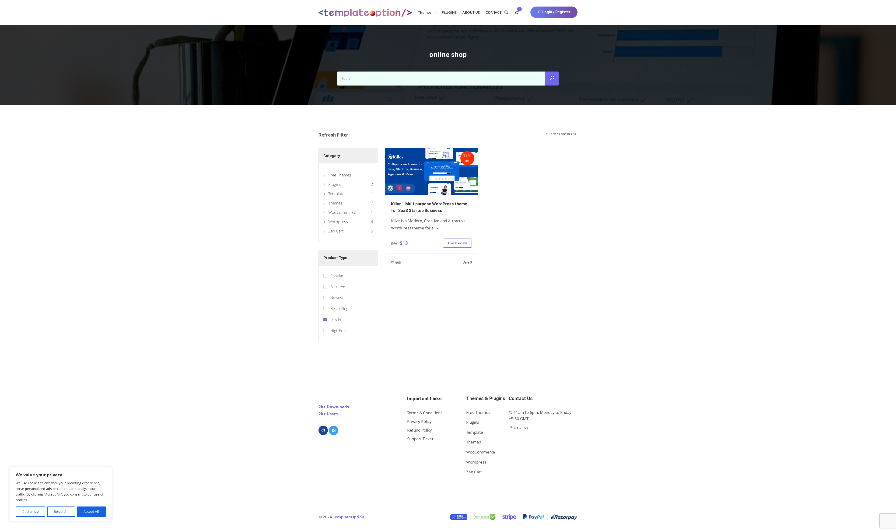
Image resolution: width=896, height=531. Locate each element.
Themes (425, 12)
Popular (336, 275)
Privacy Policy (419, 421)
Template (335, 193)
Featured (337, 286)
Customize (30, 511)
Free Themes (339, 175)
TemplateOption (348, 517)
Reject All (61, 511)
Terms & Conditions (424, 412)
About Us (471, 12)
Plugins (449, 12)
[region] (60, 494)
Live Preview (457, 243)
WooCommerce (341, 212)
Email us (521, 427)
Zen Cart (335, 231)
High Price (338, 330)
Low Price (338, 319)
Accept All (91, 511)
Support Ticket (420, 438)
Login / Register (555, 12)
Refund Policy (419, 430)
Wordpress (337, 221)
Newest (336, 297)
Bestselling (339, 308)
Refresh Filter (333, 135)
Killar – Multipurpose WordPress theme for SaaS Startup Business (429, 207)
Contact (493, 12)
